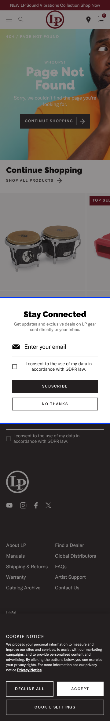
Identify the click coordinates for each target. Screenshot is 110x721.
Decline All (30, 688)
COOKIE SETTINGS (55, 707)
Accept (80, 688)
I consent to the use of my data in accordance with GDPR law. (59, 366)
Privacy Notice (29, 670)
